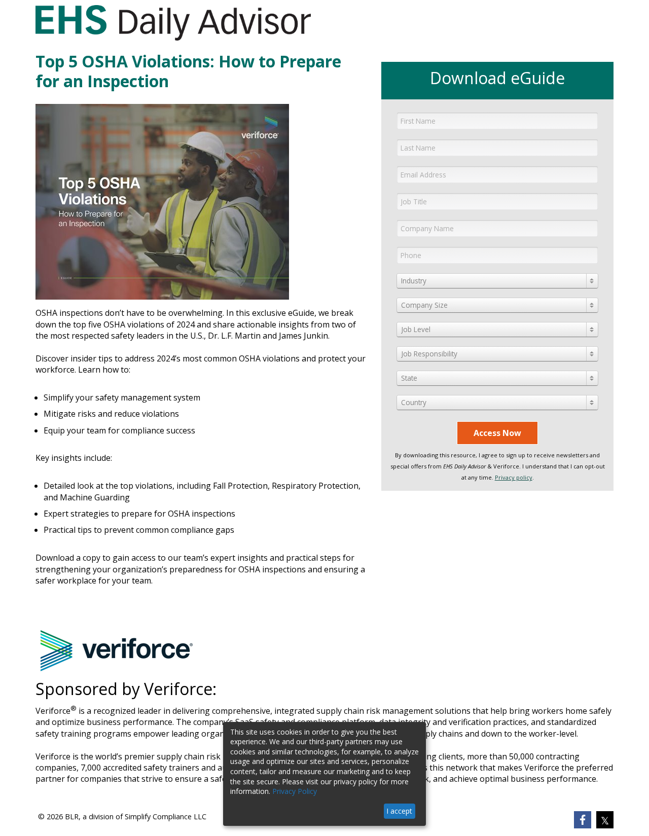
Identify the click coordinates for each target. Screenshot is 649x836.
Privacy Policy (294, 791)
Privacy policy (513, 477)
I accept (399, 811)
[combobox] (497, 281)
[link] (582, 819)
